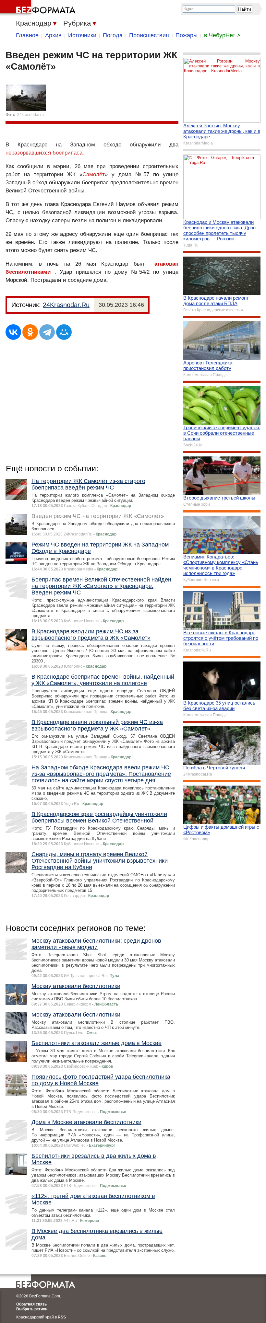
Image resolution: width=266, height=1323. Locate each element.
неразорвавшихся (28, 153)
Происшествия (149, 35)
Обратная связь (31, 1304)
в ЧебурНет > (222, 35)
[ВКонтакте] (13, 332)
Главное (27, 35)
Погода (113, 35)
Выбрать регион (31, 1309)
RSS (62, 1317)
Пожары (186, 35)
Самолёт (93, 174)
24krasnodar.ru (30, 114)
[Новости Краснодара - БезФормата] (39, 8)
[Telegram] (47, 332)
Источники (82, 35)
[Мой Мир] (64, 332)
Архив (53, 35)
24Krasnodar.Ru (66, 304)
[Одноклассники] (30, 332)
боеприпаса (67, 153)
